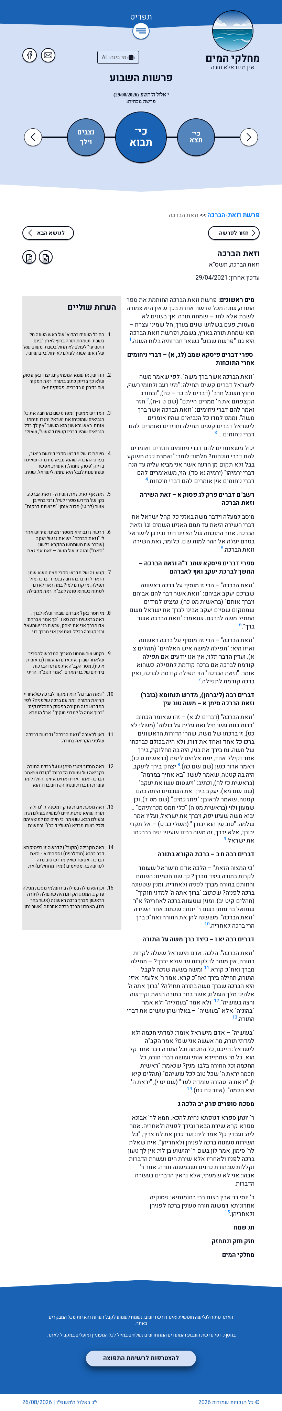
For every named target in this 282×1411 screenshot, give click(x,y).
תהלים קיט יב (235, 901)
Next (249, 137)
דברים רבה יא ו (234, 939)
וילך (86, 142)
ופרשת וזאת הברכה (154, 333)
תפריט (141, 17)
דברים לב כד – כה (185, 393)
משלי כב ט (173, 824)
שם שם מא (237, 791)
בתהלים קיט (40, 706)
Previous (34, 137)
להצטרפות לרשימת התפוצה (141, 1358)
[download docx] (46, 257)
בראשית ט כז (149, 758)
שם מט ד (155, 799)
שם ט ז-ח (164, 401)
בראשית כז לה (234, 783)
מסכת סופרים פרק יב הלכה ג (216, 1104)
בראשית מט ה (208, 807)
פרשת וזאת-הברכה (233, 215)
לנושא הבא (51, 233)
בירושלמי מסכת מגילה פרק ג (63, 891)
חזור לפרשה (234, 233)
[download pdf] (29, 257)
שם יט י (166, 1082)
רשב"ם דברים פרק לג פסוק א (215, 494)
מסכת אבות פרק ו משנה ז (70, 807)
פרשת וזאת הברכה (193, 300)
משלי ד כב (59, 825)
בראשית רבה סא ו (78, 619)
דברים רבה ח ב (235, 854)
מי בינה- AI (115, 57)
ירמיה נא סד (206, 473)
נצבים (86, 132)
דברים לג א (203, 717)
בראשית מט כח (202, 602)
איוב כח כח (209, 1090)
